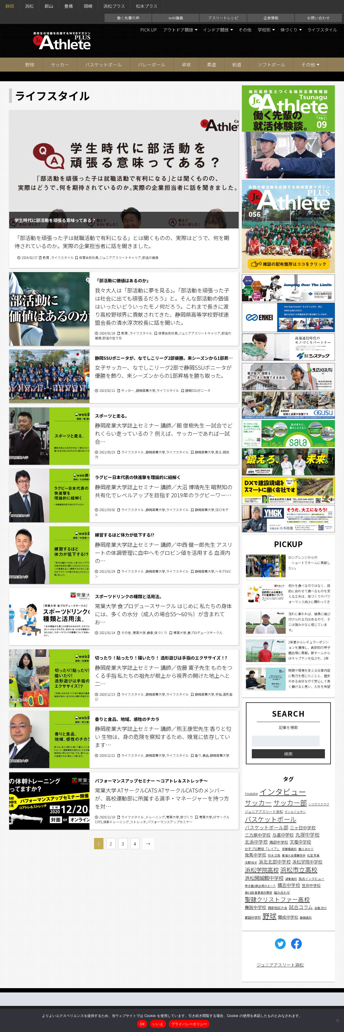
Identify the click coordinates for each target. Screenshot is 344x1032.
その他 (244, 29)
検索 (288, 753)
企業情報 (270, 17)
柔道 (211, 64)
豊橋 (68, 6)
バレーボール (151, 64)
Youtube (251, 793)
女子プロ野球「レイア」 (262, 848)
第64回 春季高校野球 (258, 892)
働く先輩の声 (128, 17)
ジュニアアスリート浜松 (264, 811)
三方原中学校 (258, 835)
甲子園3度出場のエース (260, 886)
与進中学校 (283, 835)
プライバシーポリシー (189, 1024)
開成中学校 (288, 917)
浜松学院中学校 (307, 861)
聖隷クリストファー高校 (277, 899)
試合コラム (301, 906)
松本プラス (146, 6)
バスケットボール (103, 64)
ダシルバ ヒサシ (295, 811)
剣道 (236, 64)
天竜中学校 (300, 841)
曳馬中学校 (255, 855)
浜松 (29, 6)
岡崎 (88, 6)
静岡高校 (306, 917)
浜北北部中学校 (275, 861)
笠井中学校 (311, 885)
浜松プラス (114, 6)
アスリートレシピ (223, 17)
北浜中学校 (256, 841)
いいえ (158, 1024)
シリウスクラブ (319, 804)
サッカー (60, 64)
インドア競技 (216, 29)
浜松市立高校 (298, 869)
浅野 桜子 (251, 862)
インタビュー (282, 791)
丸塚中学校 (307, 834)
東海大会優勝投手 (294, 855)
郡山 (49, 6)
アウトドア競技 (178, 29)
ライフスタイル (322, 29)
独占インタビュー (311, 878)
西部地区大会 (277, 907)
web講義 (176, 17)
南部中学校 (278, 841)
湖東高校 (291, 878)
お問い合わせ (318, 17)
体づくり (289, 29)
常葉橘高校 (289, 849)
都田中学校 (253, 917)
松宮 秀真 (313, 855)
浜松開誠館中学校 (264, 877)
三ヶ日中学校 (303, 827)
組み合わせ (282, 892)
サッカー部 (290, 802)
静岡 (9, 6)
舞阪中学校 (255, 907)
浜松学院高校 (262, 869)
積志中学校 (288, 885)
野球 (29, 64)
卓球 (186, 64)
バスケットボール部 (266, 827)
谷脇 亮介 (320, 908)
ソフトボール (271, 64)
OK (142, 1024)
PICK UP (148, 29)
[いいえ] (337, 1020)
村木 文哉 (274, 855)
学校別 (264, 29)
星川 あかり (306, 849)
